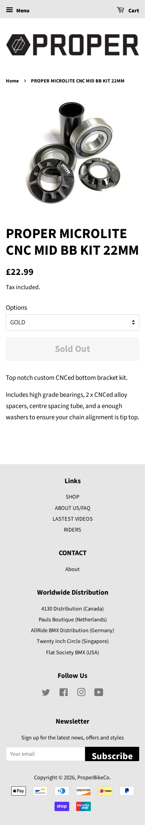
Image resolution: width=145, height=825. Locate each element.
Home (12, 80)
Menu (22, 11)
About (72, 569)
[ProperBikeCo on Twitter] (46, 694)
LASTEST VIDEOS (73, 519)
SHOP (72, 497)
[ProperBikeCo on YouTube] (98, 694)
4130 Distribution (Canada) (72, 609)
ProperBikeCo (93, 778)
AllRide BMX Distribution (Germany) (72, 630)
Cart (133, 11)
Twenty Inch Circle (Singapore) (73, 641)
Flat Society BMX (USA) (72, 652)
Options (16, 307)
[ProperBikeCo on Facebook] (63, 694)
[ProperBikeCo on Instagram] (81, 694)
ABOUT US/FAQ (72, 508)
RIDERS (72, 530)
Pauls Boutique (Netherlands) (73, 620)
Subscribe (112, 755)
